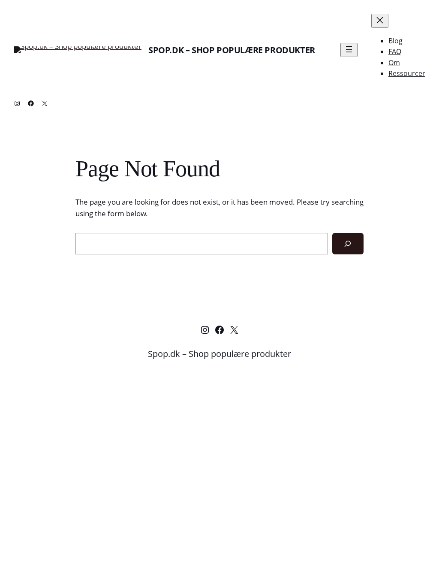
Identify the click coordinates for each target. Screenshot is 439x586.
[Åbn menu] (349, 50)
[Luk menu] (379, 21)
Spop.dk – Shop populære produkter (231, 50)
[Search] (348, 244)
